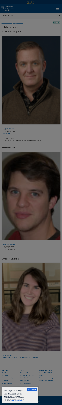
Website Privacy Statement (17, 400)
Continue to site (32, 389)
